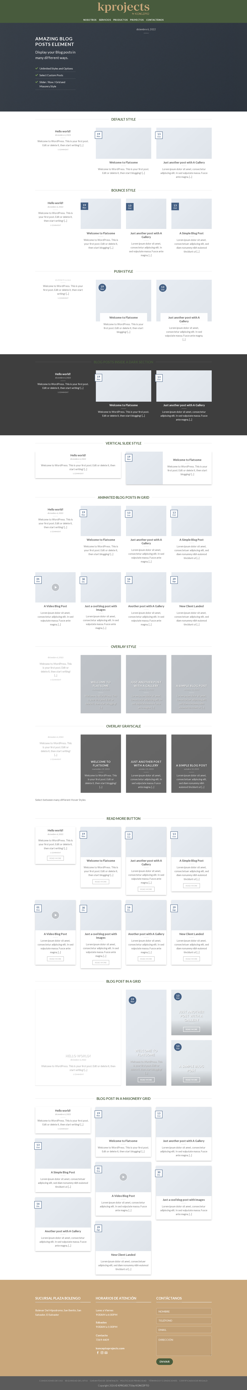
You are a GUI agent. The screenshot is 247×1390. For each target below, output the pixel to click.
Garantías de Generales (104, 1380)
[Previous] (88, 64)
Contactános (155, 20)
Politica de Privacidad (133, 1380)
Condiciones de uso (51, 1380)
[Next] (205, 64)
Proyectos (137, 20)
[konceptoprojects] (123, 8)
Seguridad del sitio (76, 1380)
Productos (120, 20)
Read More (55, 858)
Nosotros (90, 20)
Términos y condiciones (163, 1380)
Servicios (105, 20)
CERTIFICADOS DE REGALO (193, 1380)
